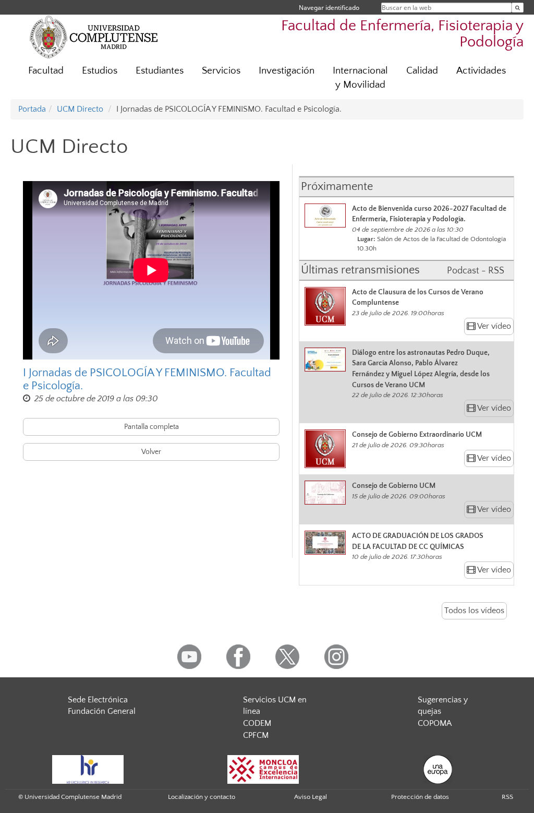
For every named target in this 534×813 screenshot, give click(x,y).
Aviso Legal (310, 796)
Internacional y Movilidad (360, 77)
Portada (32, 109)
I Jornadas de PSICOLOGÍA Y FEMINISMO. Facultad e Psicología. (147, 379)
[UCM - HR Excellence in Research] (88, 768)
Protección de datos (420, 796)
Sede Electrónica (98, 699)
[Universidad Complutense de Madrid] (93, 36)
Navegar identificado (329, 7)
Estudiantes (160, 70)
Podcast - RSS (475, 271)
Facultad (46, 70)
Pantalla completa (151, 427)
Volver (151, 452)
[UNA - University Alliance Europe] (437, 768)
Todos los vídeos (474, 610)
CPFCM (256, 735)
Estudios (99, 70)
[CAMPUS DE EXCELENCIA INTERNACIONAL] (263, 768)
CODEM (257, 723)
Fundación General (102, 711)
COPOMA (435, 723)
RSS (507, 796)
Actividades (481, 70)
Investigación (286, 70)
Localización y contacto (201, 796)
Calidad (422, 70)
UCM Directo (80, 109)
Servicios (221, 70)
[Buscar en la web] (518, 8)
